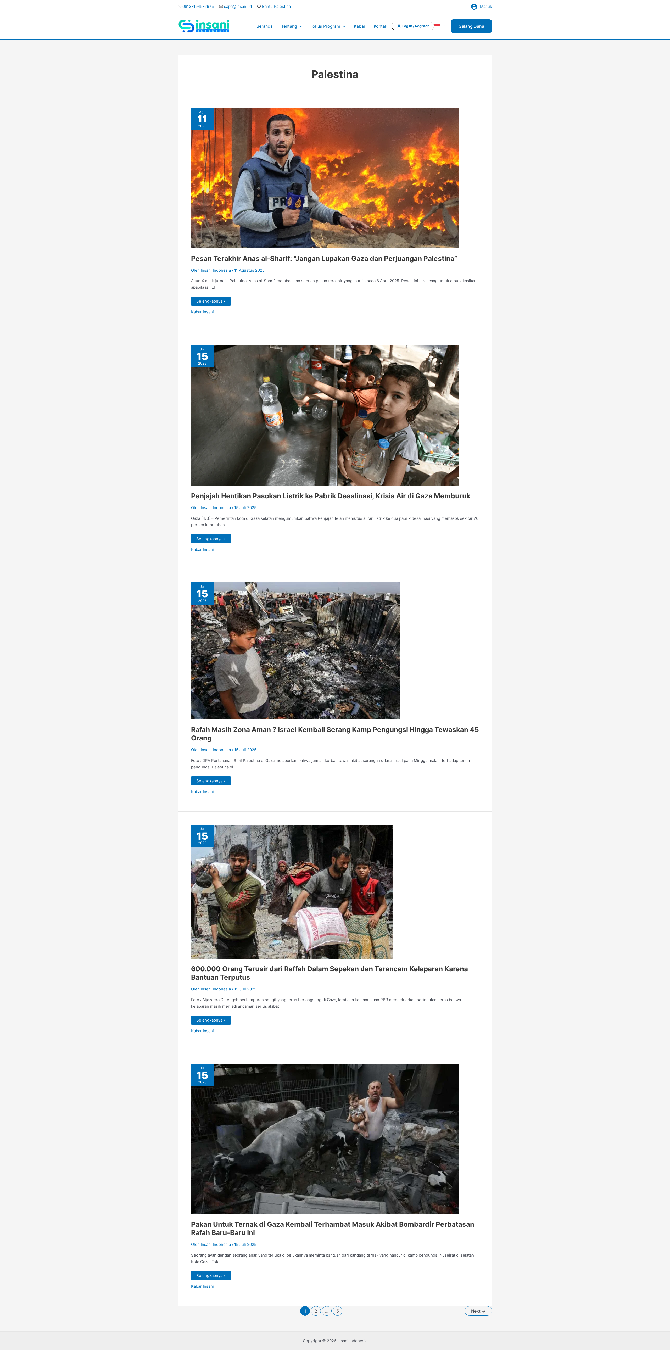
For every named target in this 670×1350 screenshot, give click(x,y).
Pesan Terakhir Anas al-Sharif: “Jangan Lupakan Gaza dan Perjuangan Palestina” (324, 258)
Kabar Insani (202, 311)
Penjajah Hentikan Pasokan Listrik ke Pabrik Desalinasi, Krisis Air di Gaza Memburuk (330, 496)
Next (478, 1311)
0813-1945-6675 (198, 6)
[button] (299, 26)
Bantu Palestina (276, 6)
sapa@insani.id (238, 6)
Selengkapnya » (211, 300)
